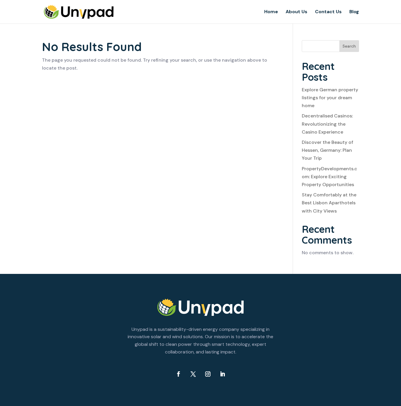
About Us (296, 12)
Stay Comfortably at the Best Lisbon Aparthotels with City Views (329, 203)
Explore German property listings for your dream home (330, 98)
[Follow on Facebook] (178, 374)
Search (349, 46)
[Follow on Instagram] (208, 374)
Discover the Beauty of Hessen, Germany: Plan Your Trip (327, 150)
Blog (354, 12)
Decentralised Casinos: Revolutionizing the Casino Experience (327, 124)
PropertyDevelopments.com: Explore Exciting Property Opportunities (329, 177)
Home (271, 12)
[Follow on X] (193, 374)
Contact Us (328, 12)
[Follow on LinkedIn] (222, 374)
